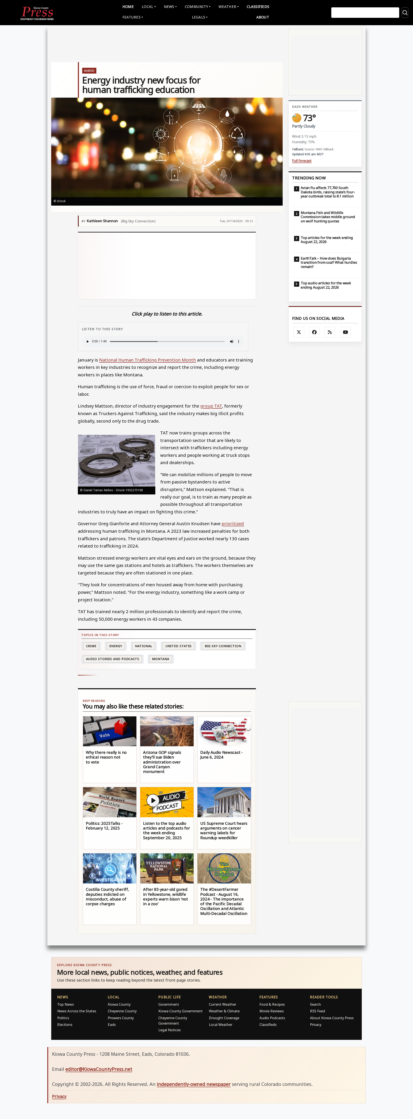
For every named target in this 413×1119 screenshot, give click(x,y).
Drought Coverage (224, 1017)
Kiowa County (119, 1004)
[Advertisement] (167, 266)
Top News (65, 1004)
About (262, 17)
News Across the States (76, 1010)
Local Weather (220, 1024)
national (143, 646)
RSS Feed (317, 1010)
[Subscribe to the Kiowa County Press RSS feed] (330, 332)
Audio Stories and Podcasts (112, 659)
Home (128, 6)
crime (91, 646)
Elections (64, 1024)
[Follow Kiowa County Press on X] (299, 332)
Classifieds (258, 6)
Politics (63, 1017)
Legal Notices (169, 1029)
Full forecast (301, 161)
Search (315, 1004)
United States (178, 646)
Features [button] (131, 17)
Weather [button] (227, 6)
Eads (112, 1024)
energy (115, 646)
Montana (160, 659)
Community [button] (196, 6)
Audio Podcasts (272, 1017)
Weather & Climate (224, 1010)
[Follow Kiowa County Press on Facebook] (314, 332)
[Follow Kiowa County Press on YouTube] (345, 332)
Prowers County (121, 1017)
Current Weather (222, 1004)
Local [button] (147, 6)
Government (168, 1004)
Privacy (315, 1024)
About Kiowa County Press (332, 1017)
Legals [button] (198, 17)
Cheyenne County (122, 1010)
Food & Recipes (272, 1004)
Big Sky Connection (223, 646)
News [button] (169, 6)
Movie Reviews (271, 1010)
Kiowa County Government (180, 1010)
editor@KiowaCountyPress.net (98, 1069)
